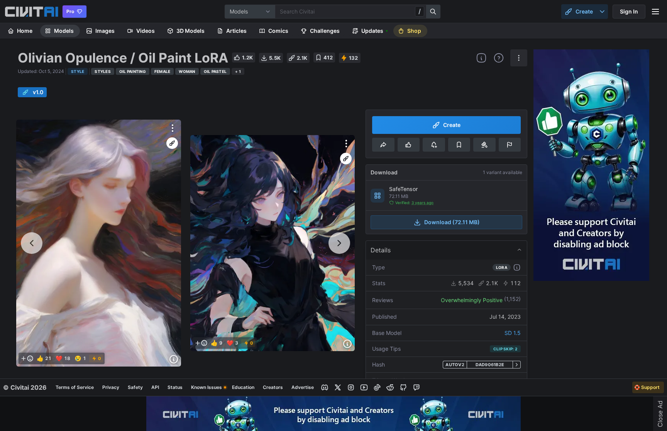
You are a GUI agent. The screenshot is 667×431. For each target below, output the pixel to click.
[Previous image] (31, 243)
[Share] (383, 145)
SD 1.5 (512, 333)
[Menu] (655, 11)
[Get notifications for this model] (434, 145)
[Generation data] (173, 359)
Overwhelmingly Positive (472, 300)
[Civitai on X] (337, 387)
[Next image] (339, 243)
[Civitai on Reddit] (390, 387)
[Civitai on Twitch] (416, 387)
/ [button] (419, 11)
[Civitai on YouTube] (364, 387)
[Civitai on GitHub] (403, 387)
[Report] (510, 145)
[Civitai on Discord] (324, 387)
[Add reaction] (27, 358)
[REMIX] (172, 143)
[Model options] (518, 57)
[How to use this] (517, 267)
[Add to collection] (459, 145)
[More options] (172, 128)
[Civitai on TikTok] (377, 387)
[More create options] (602, 11)
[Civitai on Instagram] (350, 387)
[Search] (433, 12)
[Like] (409, 145)
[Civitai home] (31, 11)
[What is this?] (481, 58)
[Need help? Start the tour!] (498, 57)
